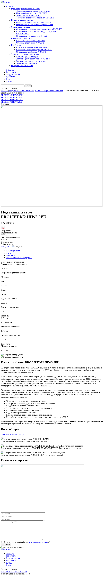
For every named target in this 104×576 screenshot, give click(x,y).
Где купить (11, 72)
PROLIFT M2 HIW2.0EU (12, 97)
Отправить (6, 545)
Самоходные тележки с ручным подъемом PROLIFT (39, 29)
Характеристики (13, 251)
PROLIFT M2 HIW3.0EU (12, 95)
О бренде (10, 70)
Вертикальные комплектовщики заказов (33, 22)
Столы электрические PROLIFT (30, 43)
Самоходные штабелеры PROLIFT (31, 52)
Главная (4, 90)
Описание (10, 255)
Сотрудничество (13, 74)
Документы (11, 77)
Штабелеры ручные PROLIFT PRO (31, 47)
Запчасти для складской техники (25, 54)
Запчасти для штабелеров (27, 56)
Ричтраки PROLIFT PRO (22, 66)
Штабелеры (16, 45)
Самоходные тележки (20, 27)
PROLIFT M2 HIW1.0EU (12, 102)
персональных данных (38, 542)
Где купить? (6, 246)
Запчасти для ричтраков (26, 63)
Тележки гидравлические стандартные (33, 11)
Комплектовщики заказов (22, 20)
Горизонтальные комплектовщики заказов (34, 25)
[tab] (54, 251)
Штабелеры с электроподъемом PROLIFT (34, 50)
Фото (8, 253)
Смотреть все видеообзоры (12, 434)
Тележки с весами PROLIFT (28, 15)
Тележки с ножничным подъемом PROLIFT (35, 18)
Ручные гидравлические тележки (25, 9)
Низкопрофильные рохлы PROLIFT (31, 13)
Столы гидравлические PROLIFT (30, 40)
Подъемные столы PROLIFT (23, 38)
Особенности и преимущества (19, 257)
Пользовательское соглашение (14, 571)
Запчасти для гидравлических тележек (33, 59)
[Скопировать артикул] (3, 227)
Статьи (9, 81)
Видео (9, 79)
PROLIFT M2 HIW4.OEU (12, 100)
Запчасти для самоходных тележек (31, 61)
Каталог (9, 6)
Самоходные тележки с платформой (31, 36)
